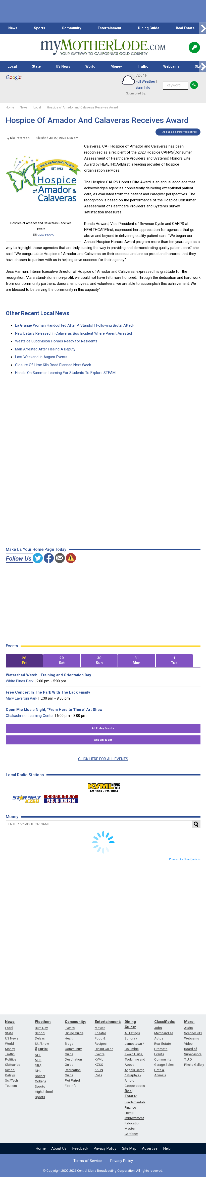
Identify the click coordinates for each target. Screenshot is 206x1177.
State (36, 66)
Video (188, 1043)
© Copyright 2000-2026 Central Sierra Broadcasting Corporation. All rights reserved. (103, 1170)
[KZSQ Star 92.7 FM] (24, 798)
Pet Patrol (72, 1080)
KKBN (99, 1070)
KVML (99, 1059)
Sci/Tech (11, 1080)
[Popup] (194, 47)
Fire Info (71, 1086)
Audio (188, 1028)
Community (71, 28)
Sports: (41, 1049)
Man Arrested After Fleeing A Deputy (45, 349)
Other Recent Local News (37, 313)
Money (116, 66)
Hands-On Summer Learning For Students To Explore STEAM (65, 372)
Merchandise (163, 1033)
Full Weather (145, 81)
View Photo (45, 235)
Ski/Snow (42, 1043)
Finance (130, 1107)
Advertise (150, 1148)
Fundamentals (135, 1102)
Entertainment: (108, 1021)
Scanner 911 (193, 1033)
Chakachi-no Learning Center (30, 715)
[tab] (24, 661)
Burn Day (41, 1028)
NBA (38, 1065)
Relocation (132, 1123)
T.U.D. (188, 1059)
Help (167, 1148)
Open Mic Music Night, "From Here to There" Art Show (54, 709)
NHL (38, 1071)
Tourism (11, 1086)
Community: (75, 1021)
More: (189, 1021)
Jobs (158, 1028)
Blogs (69, 1043)
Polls (98, 1075)
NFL (38, 1055)
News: (10, 1021)
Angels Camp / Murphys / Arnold (134, 1075)
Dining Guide (148, 28)
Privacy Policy (105, 1148)
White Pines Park (19, 681)
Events (70, 1028)
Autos (158, 1038)
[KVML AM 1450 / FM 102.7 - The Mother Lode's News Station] (104, 786)
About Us (59, 1148)
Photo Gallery (194, 1065)
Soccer (40, 1076)
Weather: (43, 1021)
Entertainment (109, 28)
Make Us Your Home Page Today (36, 549)
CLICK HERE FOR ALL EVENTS (103, 759)
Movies (100, 1028)
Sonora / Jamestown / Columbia (134, 1043)
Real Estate (185, 28)
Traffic (142, 66)
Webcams (171, 66)
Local (12, 66)
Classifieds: (164, 1021)
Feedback (80, 1148)
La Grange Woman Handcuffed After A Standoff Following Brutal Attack (74, 325)
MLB (38, 1060)
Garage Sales (164, 1065)
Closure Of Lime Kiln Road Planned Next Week (53, 365)
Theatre (100, 1033)
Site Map (129, 1148)
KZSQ (99, 1065)
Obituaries (12, 1065)
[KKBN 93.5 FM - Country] (61, 798)
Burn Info (143, 87)
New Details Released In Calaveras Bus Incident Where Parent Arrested (73, 333)
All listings (132, 1033)
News (12, 28)
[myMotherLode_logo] (103, 47)
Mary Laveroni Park (21, 698)
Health (69, 1038)
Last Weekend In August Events (41, 357)
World (90, 66)
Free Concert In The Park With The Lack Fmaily (48, 692)
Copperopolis (135, 1086)
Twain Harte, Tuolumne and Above (135, 1059)
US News (63, 66)
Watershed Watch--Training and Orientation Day (48, 675)
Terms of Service (87, 1160)
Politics (10, 1059)
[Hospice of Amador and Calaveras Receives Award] (43, 217)
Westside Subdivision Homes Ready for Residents (56, 341)
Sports (39, 28)
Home (41, 1148)
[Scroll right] (202, 28)
